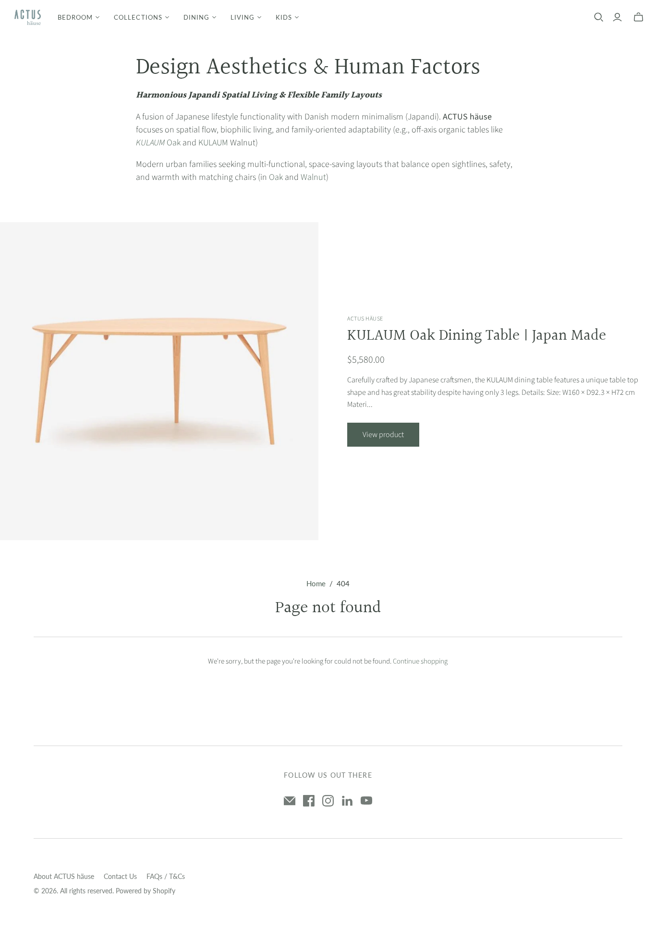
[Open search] (599, 17)
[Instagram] (328, 800)
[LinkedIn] (347, 800)
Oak (158, 143)
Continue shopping (420, 661)
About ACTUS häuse (64, 876)
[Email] (289, 800)
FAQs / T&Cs (165, 876)
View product (383, 434)
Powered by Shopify (145, 891)
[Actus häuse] (27, 17)
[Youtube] (366, 800)
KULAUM (213, 143)
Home (316, 583)
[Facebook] (309, 800)
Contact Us (120, 876)
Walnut (313, 177)
